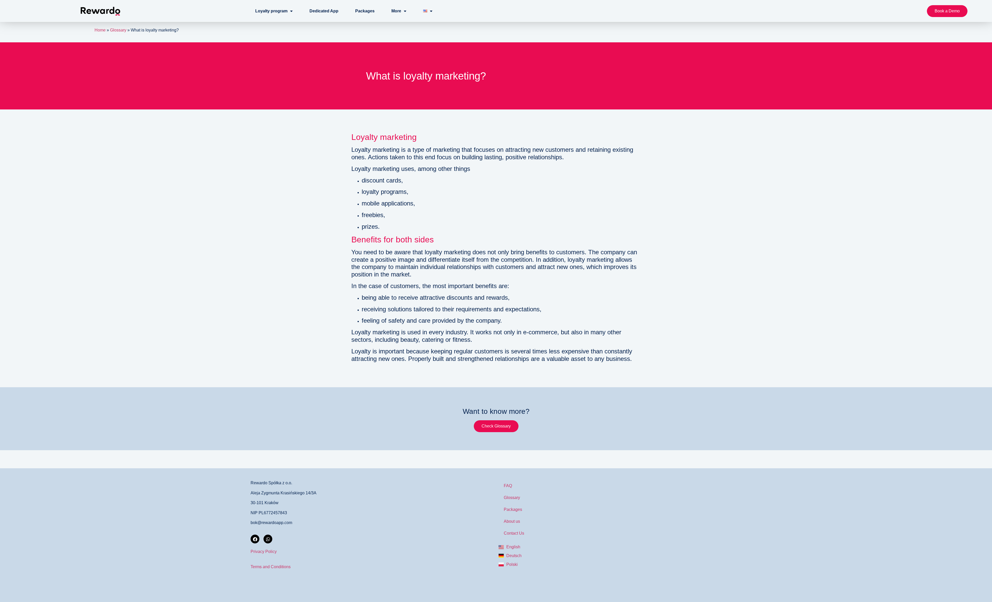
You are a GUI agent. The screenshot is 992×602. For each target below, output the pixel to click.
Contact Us (514, 533)
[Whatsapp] (268, 539)
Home (100, 30)
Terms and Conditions (271, 567)
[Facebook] (255, 539)
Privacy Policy (264, 551)
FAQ (508, 486)
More (396, 11)
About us (512, 521)
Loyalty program (271, 11)
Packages (365, 11)
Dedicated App (323, 11)
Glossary (118, 30)
